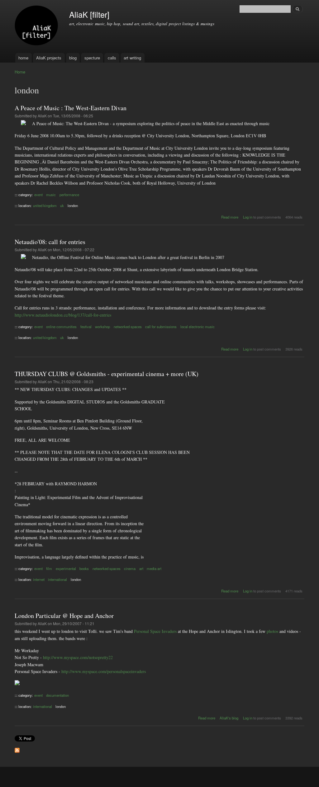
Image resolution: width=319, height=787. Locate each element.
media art (154, 568)
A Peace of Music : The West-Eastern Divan (70, 108)
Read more (229, 216)
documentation (57, 695)
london (73, 205)
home (23, 58)
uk (62, 205)
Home (20, 72)
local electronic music (197, 326)
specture (92, 58)
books (84, 568)
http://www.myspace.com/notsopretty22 (78, 657)
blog (73, 58)
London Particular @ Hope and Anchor (64, 615)
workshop (102, 326)
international (57, 579)
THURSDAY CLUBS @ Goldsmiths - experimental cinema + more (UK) (106, 374)
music (51, 194)
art (141, 568)
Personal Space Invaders (155, 631)
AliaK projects (48, 58)
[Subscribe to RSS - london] (17, 748)
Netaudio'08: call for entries (50, 242)
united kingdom (45, 205)
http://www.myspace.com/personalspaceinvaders (103, 671)
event (38, 194)
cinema (130, 568)
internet (39, 579)
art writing (132, 58)
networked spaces (128, 326)
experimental (66, 568)
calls (112, 58)
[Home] (37, 26)
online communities (61, 326)
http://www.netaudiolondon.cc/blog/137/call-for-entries (63, 315)
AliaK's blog (229, 717)
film (49, 568)
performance (69, 194)
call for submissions (161, 326)
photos (272, 631)
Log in (247, 216)
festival (86, 326)
